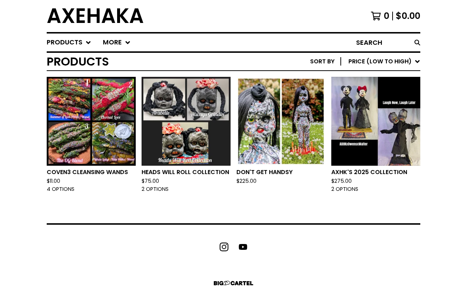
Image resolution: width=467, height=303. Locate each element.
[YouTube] (243, 247)
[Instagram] (224, 247)
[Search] (417, 42)
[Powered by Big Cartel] (233, 283)
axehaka (95, 16)
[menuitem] (69, 42)
